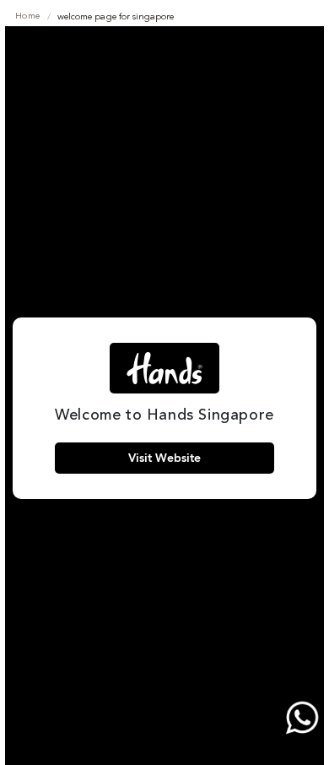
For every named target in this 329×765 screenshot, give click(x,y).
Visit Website (164, 458)
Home (27, 16)
